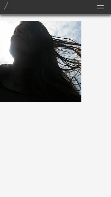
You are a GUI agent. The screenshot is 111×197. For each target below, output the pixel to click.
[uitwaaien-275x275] (40, 100)
